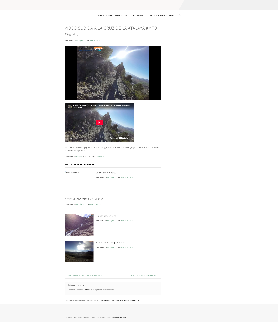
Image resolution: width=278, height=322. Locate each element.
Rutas (128, 15)
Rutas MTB (138, 15)
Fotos (109, 15)
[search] (179, 15)
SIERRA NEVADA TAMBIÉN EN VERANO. (84, 199)
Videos (149, 15)
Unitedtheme (121, 317)
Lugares (119, 15)
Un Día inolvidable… (106, 172)
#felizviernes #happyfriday (144, 276)
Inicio (101, 15)
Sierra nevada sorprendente (110, 242)
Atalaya (100, 156)
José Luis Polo (95, 41)
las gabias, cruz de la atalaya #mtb (85, 276)
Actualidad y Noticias (165, 15)
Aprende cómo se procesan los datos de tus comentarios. (118, 300)
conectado (88, 290)
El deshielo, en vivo (106, 215)
